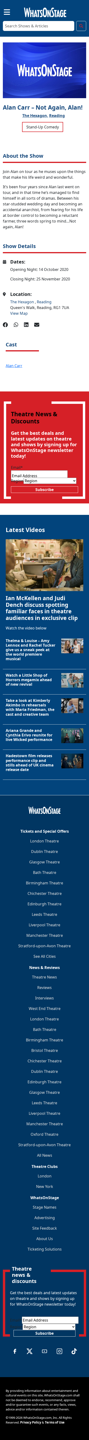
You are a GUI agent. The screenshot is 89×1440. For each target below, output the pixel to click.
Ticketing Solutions (45, 1249)
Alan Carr (14, 365)
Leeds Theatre (44, 914)
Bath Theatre (44, 872)
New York (44, 1186)
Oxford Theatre (44, 1134)
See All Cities (44, 956)
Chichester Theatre (45, 893)
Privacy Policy (30, 1422)
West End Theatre (45, 1008)
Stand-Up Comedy (42, 127)
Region (17, 480)
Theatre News (44, 977)
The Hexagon (22, 301)
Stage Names (44, 1207)
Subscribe (44, 489)
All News (44, 1155)
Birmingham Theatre (44, 883)
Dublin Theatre (44, 851)
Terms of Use (55, 1422)
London (45, 1176)
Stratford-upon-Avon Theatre (44, 945)
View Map (19, 313)
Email (17, 467)
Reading (57, 115)
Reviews (44, 987)
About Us (44, 1238)
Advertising (44, 1217)
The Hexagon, (35, 115)
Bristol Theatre (44, 1050)
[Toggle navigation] (3, 11)
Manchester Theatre (44, 935)
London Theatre (44, 841)
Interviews (44, 998)
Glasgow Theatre (44, 862)
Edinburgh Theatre (44, 904)
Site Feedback (44, 1228)
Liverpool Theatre (44, 925)
